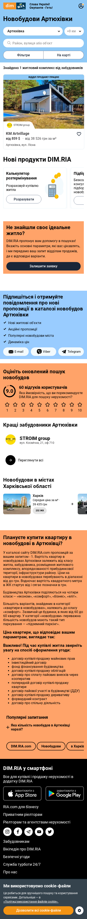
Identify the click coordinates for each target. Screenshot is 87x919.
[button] (7, 727)
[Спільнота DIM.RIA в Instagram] (7, 831)
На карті (63, 55)
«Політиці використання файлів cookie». (30, 901)
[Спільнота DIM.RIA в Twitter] (49, 831)
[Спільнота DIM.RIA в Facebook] (18, 831)
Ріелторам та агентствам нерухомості (36, 822)
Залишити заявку (43, 266)
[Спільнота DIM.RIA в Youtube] (39, 831)
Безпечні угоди (16, 856)
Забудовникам (16, 841)
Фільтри (23, 55)
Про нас (10, 872)
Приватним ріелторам (22, 814)
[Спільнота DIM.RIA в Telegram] (28, 831)
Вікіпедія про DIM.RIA (22, 849)
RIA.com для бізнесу (21, 807)
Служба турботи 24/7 (22, 864)
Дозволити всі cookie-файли (38, 910)
